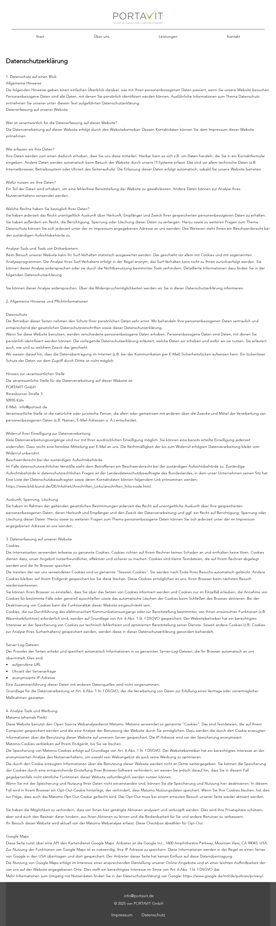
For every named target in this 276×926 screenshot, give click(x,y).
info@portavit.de (33, 406)
